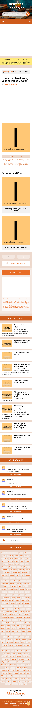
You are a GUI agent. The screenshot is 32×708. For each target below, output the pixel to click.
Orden (22, 648)
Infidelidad (15, 620)
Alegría (21, 553)
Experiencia (5, 603)
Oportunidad (16, 648)
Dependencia (13, 580)
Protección (13, 659)
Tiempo (29, 678)
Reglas (7, 667)
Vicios (20, 684)
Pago (3, 650)
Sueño (29, 676)
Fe (22, 603)
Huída (9, 614)
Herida (2, 611)
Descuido (12, 583)
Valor (25, 681)
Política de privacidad (10, 703)
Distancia (4, 592)
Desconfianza (5, 583)
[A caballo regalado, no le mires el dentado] (7, 370)
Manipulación (9, 639)
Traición (8, 681)
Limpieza (21, 636)
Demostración (5, 580)
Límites (15, 636)
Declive (12, 578)
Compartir (19, 567)
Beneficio (10, 561)
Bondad (16, 561)
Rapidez (4, 662)
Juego (2, 625)
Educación (8, 594)
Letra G (13, 628)
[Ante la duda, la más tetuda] (7, 331)
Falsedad (12, 603)
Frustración (9, 606)
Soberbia (3, 676)
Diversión (11, 592)
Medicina (24, 639)
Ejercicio (21, 594)
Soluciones (16, 676)
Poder (19, 653)
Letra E (3, 628)
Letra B (18, 625)
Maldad (2, 639)
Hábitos (22, 608)
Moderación (10, 642)
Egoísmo (15, 594)
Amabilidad (10, 555)
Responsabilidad (5, 670)
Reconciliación (5, 664)
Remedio (18, 667)
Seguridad (22, 673)
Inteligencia (28, 620)
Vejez (29, 681)
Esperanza (10, 600)
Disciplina (22, 589)
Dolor (16, 592)
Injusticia (22, 620)
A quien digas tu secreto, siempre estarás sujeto (20, 426)
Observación (27, 645)
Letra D (29, 625)
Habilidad (16, 608)
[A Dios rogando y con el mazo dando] (7, 386)
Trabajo (3, 681)
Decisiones (6, 578)
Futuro (21, 606)
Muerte (22, 642)
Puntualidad (21, 659)
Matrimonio (17, 639)
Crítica (21, 575)
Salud (10, 673)
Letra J (29, 628)
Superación (15, 678)
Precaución (25, 653)
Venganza (8, 684)
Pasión (8, 650)
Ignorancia (26, 614)
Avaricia (23, 558)
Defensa (18, 578)
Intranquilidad (11, 622)
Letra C (24, 625)
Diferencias (3, 589)
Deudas (26, 586)
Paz (12, 650)
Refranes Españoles (16, 6)
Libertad (10, 636)
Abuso (10, 553)
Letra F (8, 628)
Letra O (18, 631)
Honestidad (28, 611)
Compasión (27, 567)
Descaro (28, 580)
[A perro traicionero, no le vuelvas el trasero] (7, 347)
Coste (16, 575)
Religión (12, 667)
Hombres (21, 611)
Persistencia (7, 653)
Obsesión (3, 648)
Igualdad (4, 617)
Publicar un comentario (10, 84)
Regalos (28, 664)
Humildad (14, 614)
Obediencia (19, 645)
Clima (26, 564)
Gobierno (4, 608)
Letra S (8, 634)
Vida (25, 684)
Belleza (4, 561)
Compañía (4, 567)
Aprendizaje (5, 558)
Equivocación (25, 597)
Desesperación (26, 583)
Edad (3, 594)
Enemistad (27, 594)
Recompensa (26, 662)
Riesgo (12, 670)
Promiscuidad (6, 659)
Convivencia (5, 575)
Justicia (8, 625)
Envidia (18, 597)
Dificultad (10, 589)
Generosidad (27, 606)
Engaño (13, 597)
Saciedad (5, 673)
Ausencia (17, 558)
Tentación (22, 678)
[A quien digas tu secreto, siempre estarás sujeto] (7, 430)
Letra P (24, 631)
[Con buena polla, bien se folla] (7, 359)
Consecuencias (16, 572)
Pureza (27, 659)
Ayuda (28, 558)
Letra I (23, 628)
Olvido (9, 648)
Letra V (24, 634)
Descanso (21, 580)
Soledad (9, 676)
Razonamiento (11, 662)
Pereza (28, 650)
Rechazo (19, 662)
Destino (20, 586)
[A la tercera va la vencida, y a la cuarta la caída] (7, 398)
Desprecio (13, 586)
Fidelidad (27, 603)
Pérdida (17, 650)
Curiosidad (27, 575)
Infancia (9, 620)
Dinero (16, 589)
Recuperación (21, 664)
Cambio (27, 561)
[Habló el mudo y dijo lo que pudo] (7, 453)
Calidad (22, 561)
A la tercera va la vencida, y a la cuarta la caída (21, 394)
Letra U (18, 634)
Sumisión (8, 678)
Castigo (17, 564)
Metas (29, 639)
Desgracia (6, 586)
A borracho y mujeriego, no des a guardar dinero (21, 408)
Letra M (8, 631)
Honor (4, 614)
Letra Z (5, 636)
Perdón (23, 650)
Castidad (11, 564)
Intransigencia (20, 622)
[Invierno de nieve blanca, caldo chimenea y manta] (16, 151)
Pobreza (14, 653)
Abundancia (4, 553)
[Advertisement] (16, 40)
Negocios (11, 645)
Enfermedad (6, 597)
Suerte (3, 678)
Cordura (12, 575)
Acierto (15, 553)
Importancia (11, 617)
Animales (27, 555)
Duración (27, 592)
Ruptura (23, 670)
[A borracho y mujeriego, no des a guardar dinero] (7, 412)
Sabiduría (28, 670)
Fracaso (3, 606)
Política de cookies (23, 703)
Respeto (24, 667)
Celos (22, 564)
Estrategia (17, 600)
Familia (18, 603)
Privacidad (18, 656)
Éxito (29, 600)
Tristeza (14, 681)
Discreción (28, 589)
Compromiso (5, 569)
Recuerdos (13, 664)
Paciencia (28, 648)
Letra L (2, 631)
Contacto (16, 705)
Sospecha (23, 676)
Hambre (28, 608)
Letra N (13, 631)
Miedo (3, 642)
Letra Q (29, 631)
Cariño (5, 564)
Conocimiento (6, 572)
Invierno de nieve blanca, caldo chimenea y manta (14, 79)
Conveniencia (25, 572)
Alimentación (27, 553)
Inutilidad (27, 622)
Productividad (26, 656)
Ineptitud (3, 620)
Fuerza (16, 606)
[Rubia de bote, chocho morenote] (7, 441)
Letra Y (29, 634)
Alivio (4, 555)
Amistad (16, 555)
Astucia (11, 558)
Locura (27, 636)
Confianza (21, 569)
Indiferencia (27, 617)
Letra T (13, 634)
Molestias (17, 642)
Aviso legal (27, 701)
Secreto (16, 673)
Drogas (21, 592)
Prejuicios (4, 656)
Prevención (11, 656)
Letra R (2, 634)
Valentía (20, 681)
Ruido (17, 670)
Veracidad (14, 684)
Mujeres (28, 642)
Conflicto (28, 569)
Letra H (19, 628)
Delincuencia (25, 578)
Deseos (19, 583)
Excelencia (23, 600)
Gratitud (10, 608)
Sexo (28, 673)
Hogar (15, 611)
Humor (20, 614)
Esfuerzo (3, 600)
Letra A (13, 625)
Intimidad (4, 622)
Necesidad (4, 645)
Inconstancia (19, 617)
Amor (21, 555)
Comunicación (13, 569)
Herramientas (9, 611)
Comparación (12, 567)
